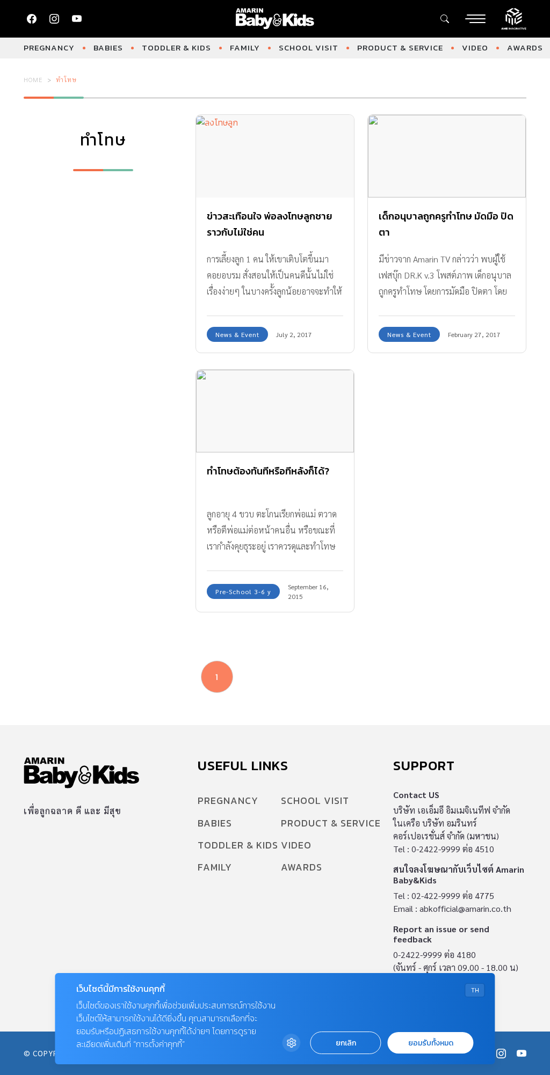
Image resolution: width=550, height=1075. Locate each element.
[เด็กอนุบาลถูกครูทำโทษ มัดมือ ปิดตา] (447, 156)
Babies (108, 47)
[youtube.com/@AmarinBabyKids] (77, 19)
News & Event (237, 334)
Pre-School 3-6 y (243, 591)
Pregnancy (49, 47)
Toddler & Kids (176, 47)
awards (525, 47)
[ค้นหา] (444, 19)
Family (245, 47)
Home (33, 79)
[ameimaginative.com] (513, 17)
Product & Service (400, 47)
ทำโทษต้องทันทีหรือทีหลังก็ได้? (268, 471)
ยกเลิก (346, 1043)
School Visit (308, 47)
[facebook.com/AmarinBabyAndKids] (32, 19)
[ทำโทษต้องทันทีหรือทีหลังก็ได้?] (275, 411)
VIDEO (475, 47)
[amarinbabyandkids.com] (275, 18)
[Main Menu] (475, 19)
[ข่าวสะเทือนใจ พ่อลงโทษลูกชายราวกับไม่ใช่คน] (275, 156)
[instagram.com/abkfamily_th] (54, 19)
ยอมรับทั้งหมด (430, 1043)
